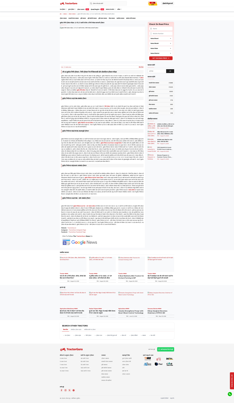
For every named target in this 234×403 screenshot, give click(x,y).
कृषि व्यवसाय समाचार (106, 371)
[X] (69, 390)
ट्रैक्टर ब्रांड (78, 335)
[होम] (69, 3)
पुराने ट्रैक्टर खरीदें (127, 358)
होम (60, 14)
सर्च (170, 71)
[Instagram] (65, 390)
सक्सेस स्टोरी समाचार (131, 18)
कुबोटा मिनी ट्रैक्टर (81, 90)
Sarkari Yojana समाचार (95, 308)
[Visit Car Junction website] (169, 364)
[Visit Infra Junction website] (169, 358)
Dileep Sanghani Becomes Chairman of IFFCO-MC (157, 312)
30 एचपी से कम (85, 358)
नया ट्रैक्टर (67, 335)
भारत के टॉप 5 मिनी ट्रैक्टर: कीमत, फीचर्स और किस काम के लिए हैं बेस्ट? (73, 277)
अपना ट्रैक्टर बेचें (126, 361)
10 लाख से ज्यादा (64, 371)
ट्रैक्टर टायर (99, 335)
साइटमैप (172, 398)
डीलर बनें (124, 335)
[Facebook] (61, 390)
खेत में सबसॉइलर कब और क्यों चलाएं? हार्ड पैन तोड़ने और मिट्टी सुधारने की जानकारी (160, 277)
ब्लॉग (123, 367)
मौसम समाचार (112, 18)
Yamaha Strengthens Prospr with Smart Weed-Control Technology (130, 312)
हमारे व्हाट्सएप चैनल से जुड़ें (167, 349)
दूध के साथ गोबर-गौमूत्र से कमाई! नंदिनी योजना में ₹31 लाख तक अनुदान (102, 312)
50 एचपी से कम (85, 361)
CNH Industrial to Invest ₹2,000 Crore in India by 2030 (164, 149)
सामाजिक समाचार (120, 18)
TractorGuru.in (72, 228)
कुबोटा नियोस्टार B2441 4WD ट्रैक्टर (94, 177)
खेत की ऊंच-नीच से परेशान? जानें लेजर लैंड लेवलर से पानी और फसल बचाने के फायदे (72, 312)
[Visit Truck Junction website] (147, 364)
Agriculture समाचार (123, 308)
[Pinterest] (73, 390)
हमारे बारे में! (125, 371)
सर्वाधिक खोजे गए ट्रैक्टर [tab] (90, 329)
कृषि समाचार (83, 18)
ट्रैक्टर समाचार (72, 14)
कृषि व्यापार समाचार (102, 18)
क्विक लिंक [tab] (65, 329)
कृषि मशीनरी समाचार (92, 18)
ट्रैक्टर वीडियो (134, 335)
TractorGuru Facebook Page (77, 232)
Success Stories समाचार (154, 308)
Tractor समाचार (64, 273)
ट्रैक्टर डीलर (125, 364)
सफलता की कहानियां (106, 380)
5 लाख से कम (63, 361)
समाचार (65, 14)
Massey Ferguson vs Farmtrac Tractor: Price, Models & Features (164, 157)
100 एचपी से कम (85, 367)
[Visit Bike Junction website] (147, 358)
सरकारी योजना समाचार (73, 18)
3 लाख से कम (63, 358)
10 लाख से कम (63, 367)
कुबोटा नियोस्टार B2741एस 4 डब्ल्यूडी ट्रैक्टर (111, 143)
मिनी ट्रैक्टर (107, 106)
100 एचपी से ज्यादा (85, 371)
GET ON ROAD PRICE (159, 58)
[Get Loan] (153, 3)
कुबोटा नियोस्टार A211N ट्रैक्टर (85, 122)
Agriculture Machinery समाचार (69, 308)
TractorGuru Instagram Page (77, 230)
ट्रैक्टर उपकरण (80, 9)
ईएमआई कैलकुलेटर (95, 9)
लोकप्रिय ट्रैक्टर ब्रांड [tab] (76, 329)
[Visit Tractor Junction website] (158, 358)
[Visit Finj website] (158, 364)
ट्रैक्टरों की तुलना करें (168, 3)
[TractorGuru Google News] (79, 240)
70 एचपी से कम (85, 364)
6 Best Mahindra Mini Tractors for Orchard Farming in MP (131, 277)
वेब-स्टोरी (153, 335)
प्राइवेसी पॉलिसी (164, 398)
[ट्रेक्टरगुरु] (71, 349)
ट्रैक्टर (142, 78)
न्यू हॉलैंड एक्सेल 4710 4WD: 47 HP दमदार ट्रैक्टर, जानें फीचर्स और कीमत (100, 277)
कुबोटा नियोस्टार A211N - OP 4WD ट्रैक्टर (84, 206)
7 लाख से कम (63, 364)
